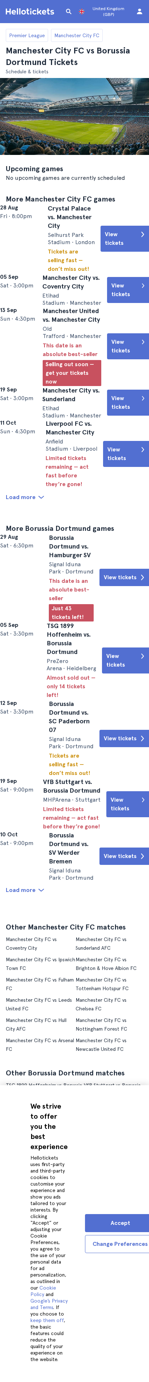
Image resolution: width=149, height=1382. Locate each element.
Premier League (27, 35)
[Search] (68, 11)
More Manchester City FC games (60, 199)
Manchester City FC (76, 35)
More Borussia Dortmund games (60, 586)
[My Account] (139, 11)
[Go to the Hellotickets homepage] (31, 11)
